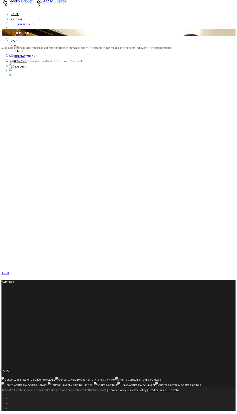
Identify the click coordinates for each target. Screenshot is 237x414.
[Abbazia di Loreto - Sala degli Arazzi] (24, 384)
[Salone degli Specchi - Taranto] (70, 384)
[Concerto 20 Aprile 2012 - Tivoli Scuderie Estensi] (85, 379)
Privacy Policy (137, 390)
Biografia (18, 19)
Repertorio (26, 24)
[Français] (19, 61)
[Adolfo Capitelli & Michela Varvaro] (28, 379)
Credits (153, 390)
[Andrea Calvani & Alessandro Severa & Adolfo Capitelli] (10, 244)
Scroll (5, 273)
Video (20, 43)
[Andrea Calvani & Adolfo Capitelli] (10, 84)
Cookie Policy (117, 390)
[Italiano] (17, 75)
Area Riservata (169, 390)
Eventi (15, 40)
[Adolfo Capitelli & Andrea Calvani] (138, 379)
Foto (14, 30)
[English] (18, 56)
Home (15, 14)
